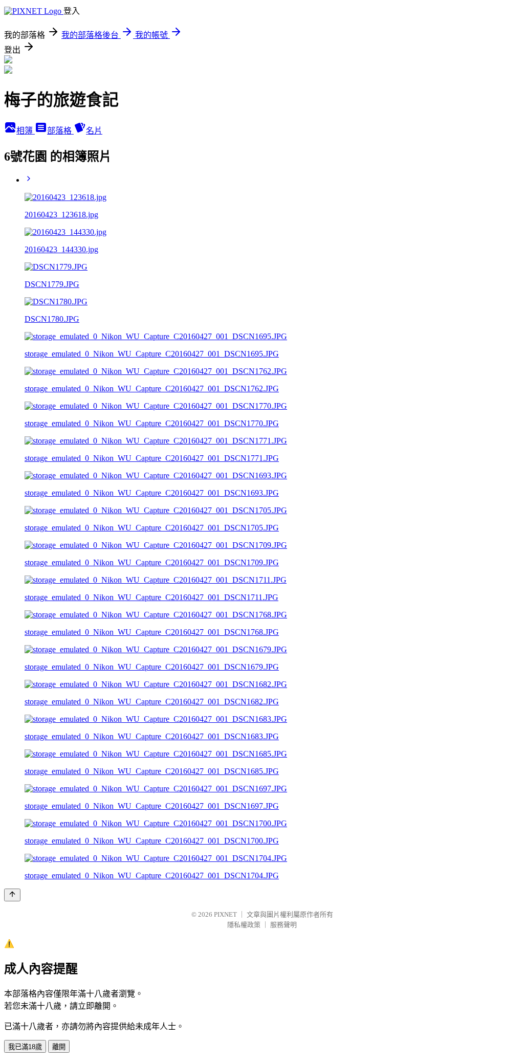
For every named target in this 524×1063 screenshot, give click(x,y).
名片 (94, 130)
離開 (59, 1047)
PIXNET (225, 914)
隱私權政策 (243, 924)
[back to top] (12, 895)
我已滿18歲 (25, 1047)
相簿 (25, 130)
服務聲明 (283, 924)
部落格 (60, 130)
